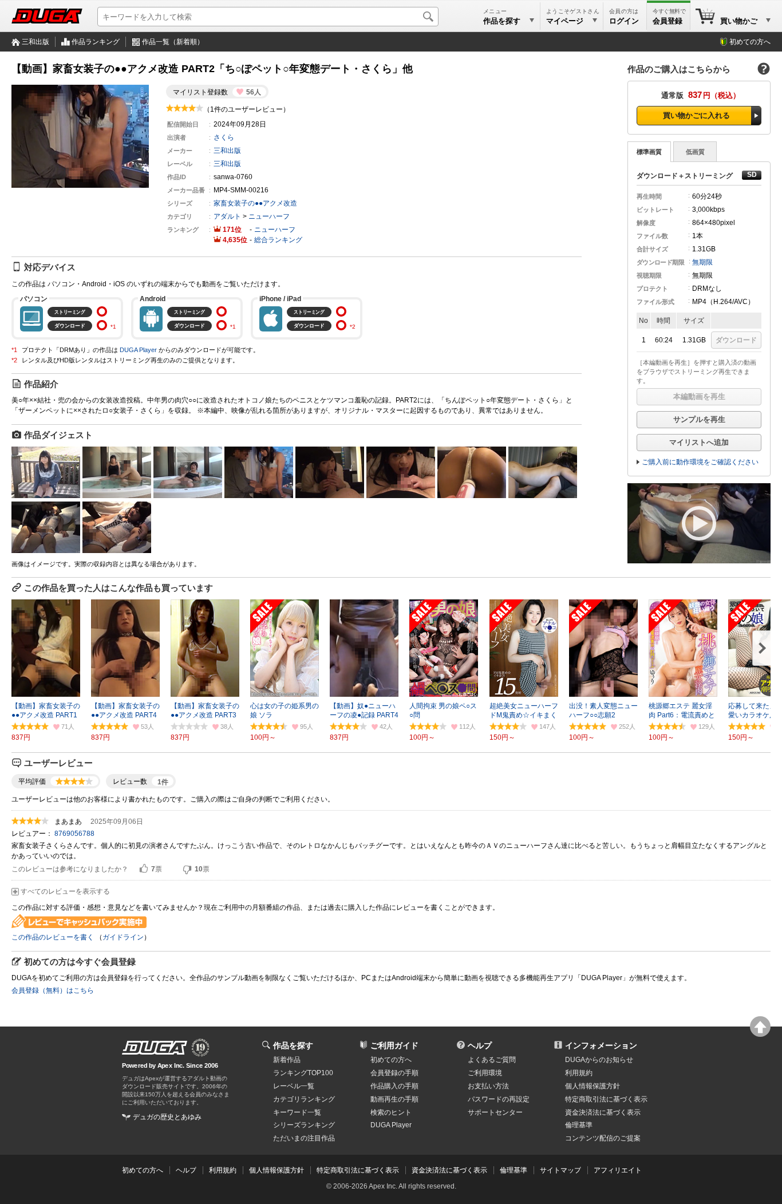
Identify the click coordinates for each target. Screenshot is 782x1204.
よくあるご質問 (492, 1060)
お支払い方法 (488, 1086)
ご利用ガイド (394, 1045)
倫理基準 (579, 1125)
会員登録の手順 (394, 1073)
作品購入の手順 (394, 1086)
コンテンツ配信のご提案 (603, 1138)
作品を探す (293, 1045)
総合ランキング (278, 240)
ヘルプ (480, 1045)
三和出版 (35, 42)
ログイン (624, 21)
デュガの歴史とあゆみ (167, 1117)
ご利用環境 (485, 1073)
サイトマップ (560, 1170)
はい (143, 869)
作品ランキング (96, 42)
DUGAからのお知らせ (599, 1060)
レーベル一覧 (293, 1086)
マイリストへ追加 (699, 442)
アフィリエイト (618, 1170)
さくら (224, 137)
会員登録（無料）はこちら (52, 990)
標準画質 (649, 151)
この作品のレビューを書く (52, 937)
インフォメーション (601, 1045)
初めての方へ (750, 42)
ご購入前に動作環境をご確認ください (700, 462)
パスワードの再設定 (499, 1099)
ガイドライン (123, 937)
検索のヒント (391, 1112)
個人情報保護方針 (592, 1086)
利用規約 (579, 1073)
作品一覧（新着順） (173, 42)
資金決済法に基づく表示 (449, 1170)
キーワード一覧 (297, 1112)
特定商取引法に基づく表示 (358, 1170)
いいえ (187, 869)
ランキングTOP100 (303, 1073)
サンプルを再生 (699, 419)
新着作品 (287, 1060)
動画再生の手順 (394, 1099)
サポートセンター (495, 1112)
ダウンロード (736, 340)
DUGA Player (138, 349)
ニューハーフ (269, 216)
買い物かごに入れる (696, 115)
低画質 (695, 151)
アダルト (227, 216)
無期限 (702, 262)
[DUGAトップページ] (46, 16)
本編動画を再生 (699, 396)
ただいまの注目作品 (304, 1138)
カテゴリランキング (304, 1099)
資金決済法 (603, 1112)
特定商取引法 (606, 1099)
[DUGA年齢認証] (154, 1048)
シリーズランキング (304, 1125)
